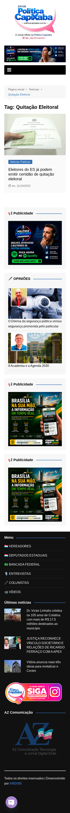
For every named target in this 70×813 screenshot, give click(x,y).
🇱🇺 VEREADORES (17, 546)
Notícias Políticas (20, 161)
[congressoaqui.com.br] (35, 418)
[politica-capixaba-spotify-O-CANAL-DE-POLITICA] (35, 242)
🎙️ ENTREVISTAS (17, 573)
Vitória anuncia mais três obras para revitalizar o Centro (44, 666)
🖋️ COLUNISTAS (16, 582)
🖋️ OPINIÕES (19, 279)
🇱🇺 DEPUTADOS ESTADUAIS (25, 555)
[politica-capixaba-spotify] (35, 53)
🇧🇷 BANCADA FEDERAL (22, 564)
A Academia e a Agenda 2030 (28, 365)
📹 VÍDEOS (12, 592)
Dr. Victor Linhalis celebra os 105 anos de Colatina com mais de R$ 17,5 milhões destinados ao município (44, 619)
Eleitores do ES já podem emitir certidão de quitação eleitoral (31, 174)
